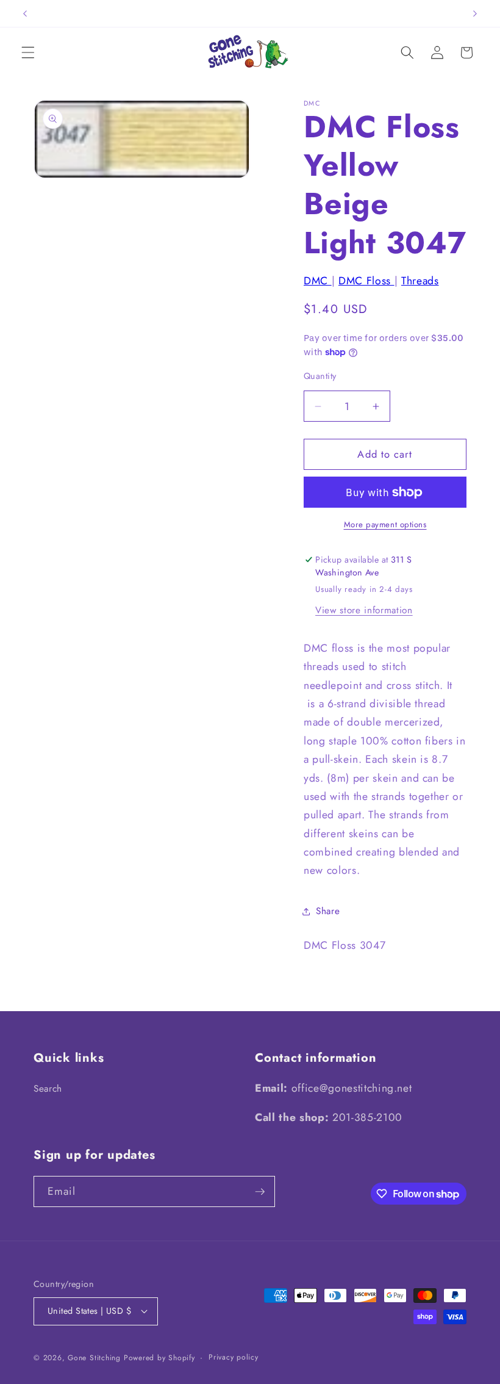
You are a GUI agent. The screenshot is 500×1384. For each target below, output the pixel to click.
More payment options (385, 524)
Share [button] (328, 911)
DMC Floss (366, 281)
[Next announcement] (475, 13)
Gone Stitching (94, 1357)
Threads (420, 281)
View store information (364, 610)
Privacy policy (234, 1357)
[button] (28, 52)
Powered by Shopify (159, 1357)
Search (48, 1088)
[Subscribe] (259, 1192)
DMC (318, 281)
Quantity (320, 376)
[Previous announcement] (25, 13)
